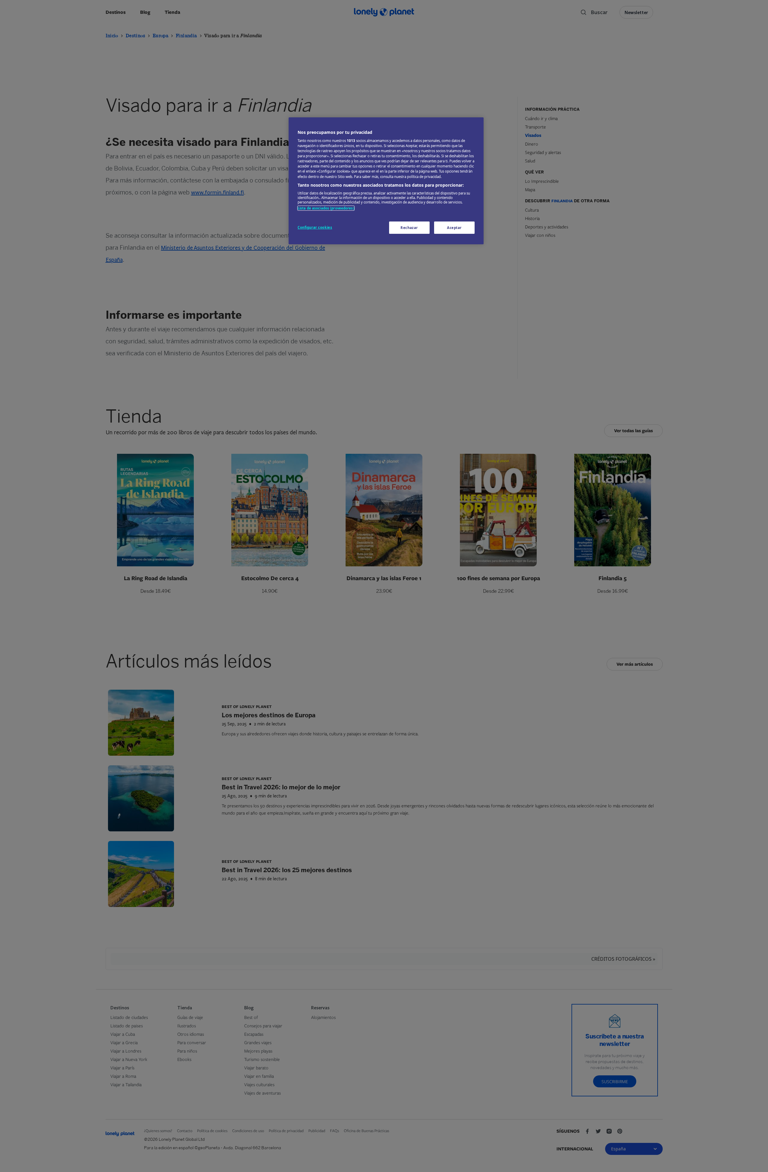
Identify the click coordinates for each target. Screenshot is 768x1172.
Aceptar (454, 227)
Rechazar (409, 227)
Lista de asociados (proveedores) (326, 208)
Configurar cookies (315, 227)
